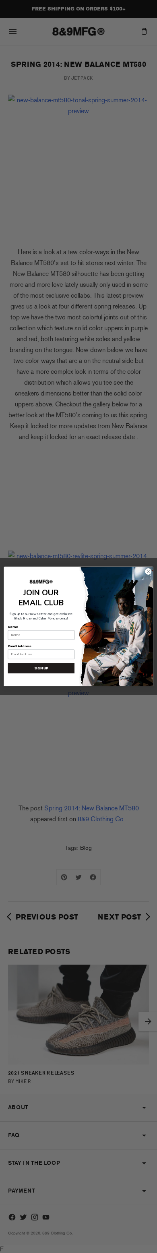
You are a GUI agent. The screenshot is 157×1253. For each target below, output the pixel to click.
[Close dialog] (148, 571)
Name (13, 626)
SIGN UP (41, 668)
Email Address (19, 646)
